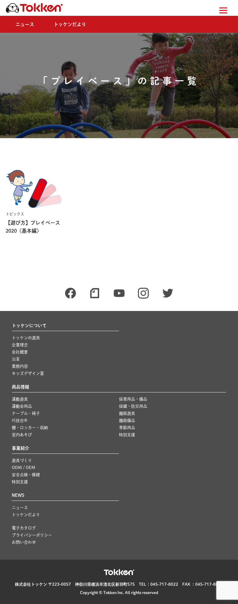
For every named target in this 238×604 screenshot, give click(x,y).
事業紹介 (20, 448)
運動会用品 (22, 406)
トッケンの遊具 (26, 338)
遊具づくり (22, 460)
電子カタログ (24, 528)
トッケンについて (29, 325)
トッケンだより (70, 24)
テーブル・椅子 (26, 413)
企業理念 (20, 345)
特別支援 (127, 435)
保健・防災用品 (133, 406)
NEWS (18, 495)
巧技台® (19, 420)
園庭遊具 (127, 413)
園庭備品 (127, 420)
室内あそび (22, 435)
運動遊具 (20, 399)
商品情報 (20, 387)
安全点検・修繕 (26, 475)
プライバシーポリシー (32, 535)
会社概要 (20, 352)
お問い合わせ (24, 542)
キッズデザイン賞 (28, 373)
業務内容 (20, 366)
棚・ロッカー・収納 (30, 428)
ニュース (24, 24)
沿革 (16, 359)
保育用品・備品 (133, 399)
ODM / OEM (23, 468)
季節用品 (127, 428)
